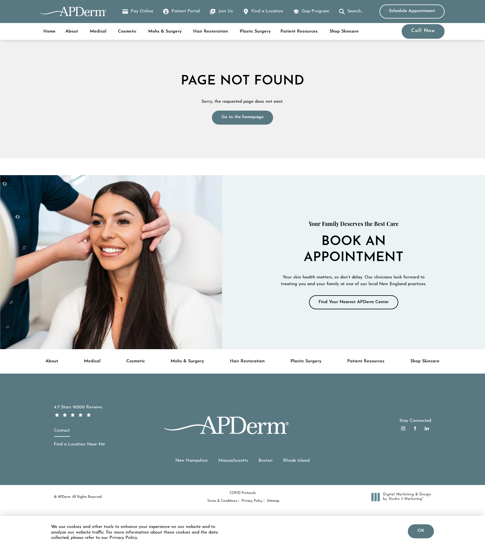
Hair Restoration (210, 31)
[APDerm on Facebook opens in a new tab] (415, 428)
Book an (353, 242)
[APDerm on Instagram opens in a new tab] (403, 428)
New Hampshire (191, 460)
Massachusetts (233, 460)
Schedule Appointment (412, 11)
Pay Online (137, 12)
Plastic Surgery (255, 31)
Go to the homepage (242, 117)
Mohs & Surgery (165, 31)
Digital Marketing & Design (407, 497)
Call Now (423, 30)
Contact (62, 430)
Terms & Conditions (222, 501)
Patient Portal (185, 11)
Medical (98, 31)
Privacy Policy (252, 501)
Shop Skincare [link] (344, 31)
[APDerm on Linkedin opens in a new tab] (427, 428)
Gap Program (315, 11)
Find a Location (267, 11)
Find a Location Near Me (79, 444)
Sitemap (273, 501)
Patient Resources (299, 31)
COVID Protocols (243, 493)
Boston (265, 460)
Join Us (225, 11)
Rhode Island (296, 460)
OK (420, 531)
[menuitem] (403, 428)
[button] (351, 11)
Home (49, 31)
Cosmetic (127, 31)
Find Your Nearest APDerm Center (354, 301)
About (71, 31)
